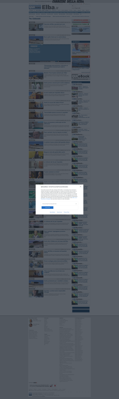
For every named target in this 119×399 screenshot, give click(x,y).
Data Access (59, 212)
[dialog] (59, 199)
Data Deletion (52, 212)
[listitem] (59, 203)
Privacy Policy (66, 212)
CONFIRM (47, 207)
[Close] (81, 187)
